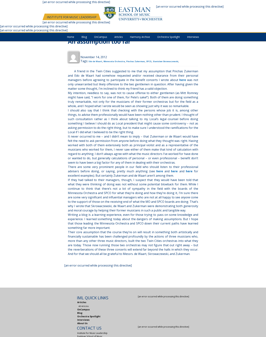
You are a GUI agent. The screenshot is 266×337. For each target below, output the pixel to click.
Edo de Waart (95, 61)
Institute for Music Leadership (71, 17)
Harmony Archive (140, 37)
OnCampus (83, 309)
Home (70, 37)
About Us (82, 323)
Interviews (193, 37)
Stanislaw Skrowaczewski (165, 61)
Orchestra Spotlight (168, 37)
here (182, 80)
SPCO (148, 61)
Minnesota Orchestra (114, 61)
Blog (84, 37)
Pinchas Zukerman (135, 61)
